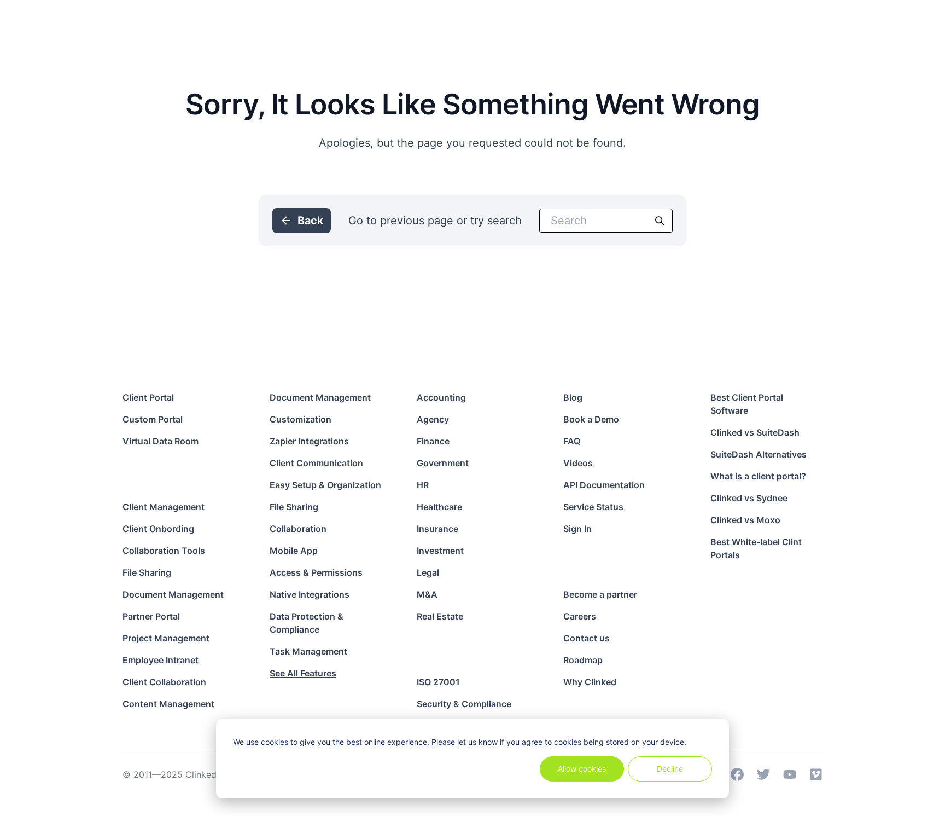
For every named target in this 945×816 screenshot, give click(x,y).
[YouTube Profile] (789, 774)
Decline (670, 768)
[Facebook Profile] (737, 774)
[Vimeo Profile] (815, 774)
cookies (274, 741)
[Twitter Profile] (763, 774)
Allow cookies (582, 768)
